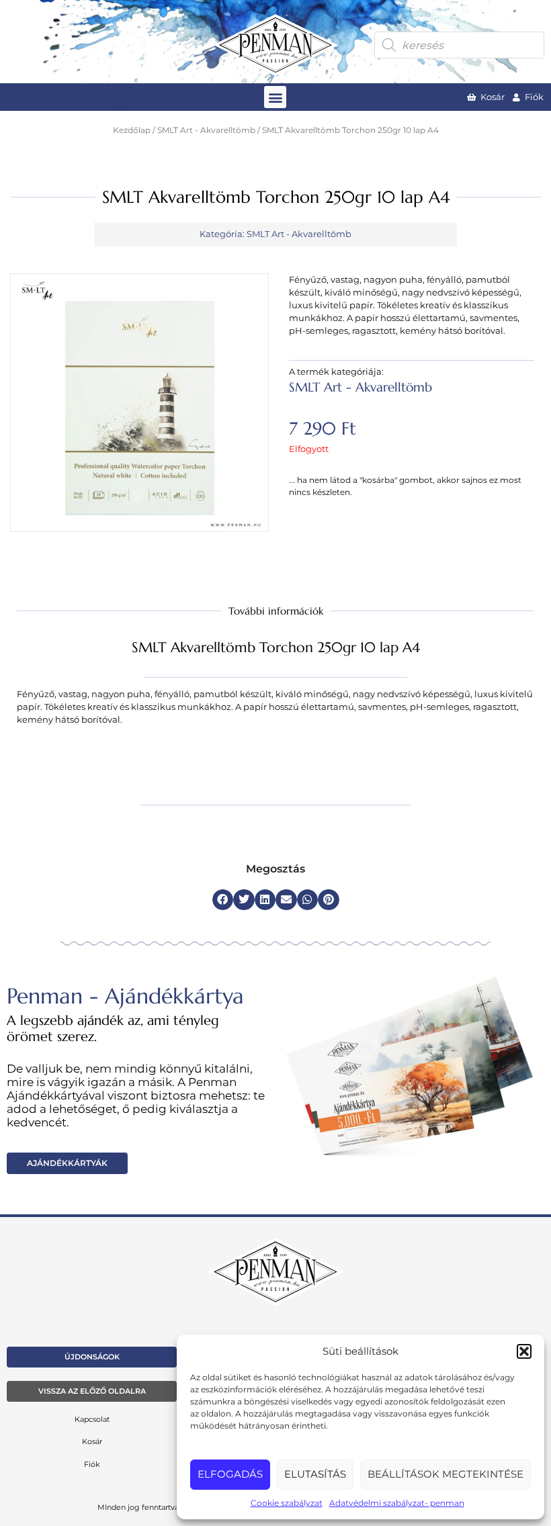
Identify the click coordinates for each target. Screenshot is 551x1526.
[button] (524, 1351)
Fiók (92, 1464)
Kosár (92, 1441)
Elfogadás (230, 1474)
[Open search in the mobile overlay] (459, 45)
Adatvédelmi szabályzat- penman (396, 1503)
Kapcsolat (92, 1419)
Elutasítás (315, 1474)
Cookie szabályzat (287, 1503)
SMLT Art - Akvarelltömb (206, 130)
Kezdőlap (132, 130)
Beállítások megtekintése (445, 1474)
